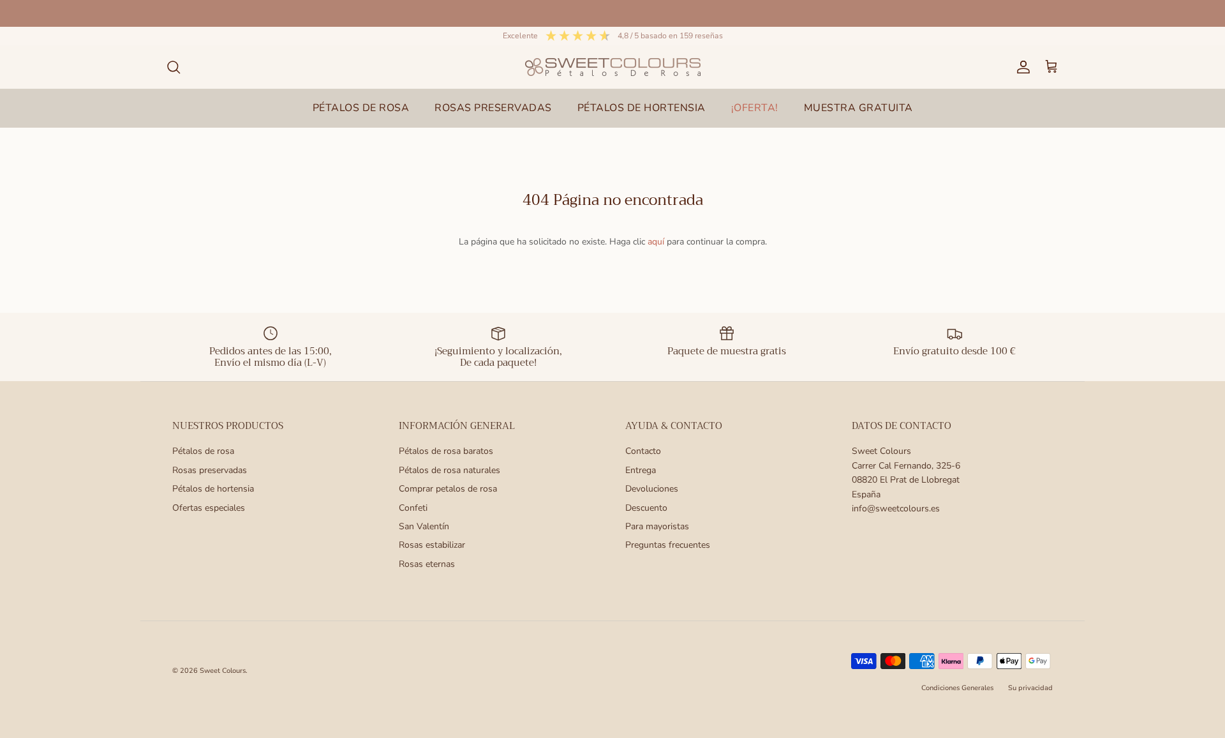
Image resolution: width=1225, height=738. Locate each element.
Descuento (646, 508)
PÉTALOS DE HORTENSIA (641, 108)
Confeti (413, 508)
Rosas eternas (427, 564)
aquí (656, 242)
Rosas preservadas (209, 470)
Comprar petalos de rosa (448, 489)
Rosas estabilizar (432, 545)
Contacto (643, 451)
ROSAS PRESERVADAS (493, 108)
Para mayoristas (657, 526)
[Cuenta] (1021, 67)
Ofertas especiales (208, 508)
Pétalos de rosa (203, 451)
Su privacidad (1030, 688)
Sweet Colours (223, 670)
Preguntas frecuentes (667, 545)
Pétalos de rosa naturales (449, 470)
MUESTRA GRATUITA (858, 108)
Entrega (640, 470)
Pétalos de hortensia (213, 489)
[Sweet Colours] (613, 67)
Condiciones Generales (957, 688)
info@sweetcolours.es (896, 508)
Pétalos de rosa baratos (446, 451)
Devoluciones (651, 489)
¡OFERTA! (754, 108)
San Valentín (424, 526)
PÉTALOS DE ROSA (361, 108)
